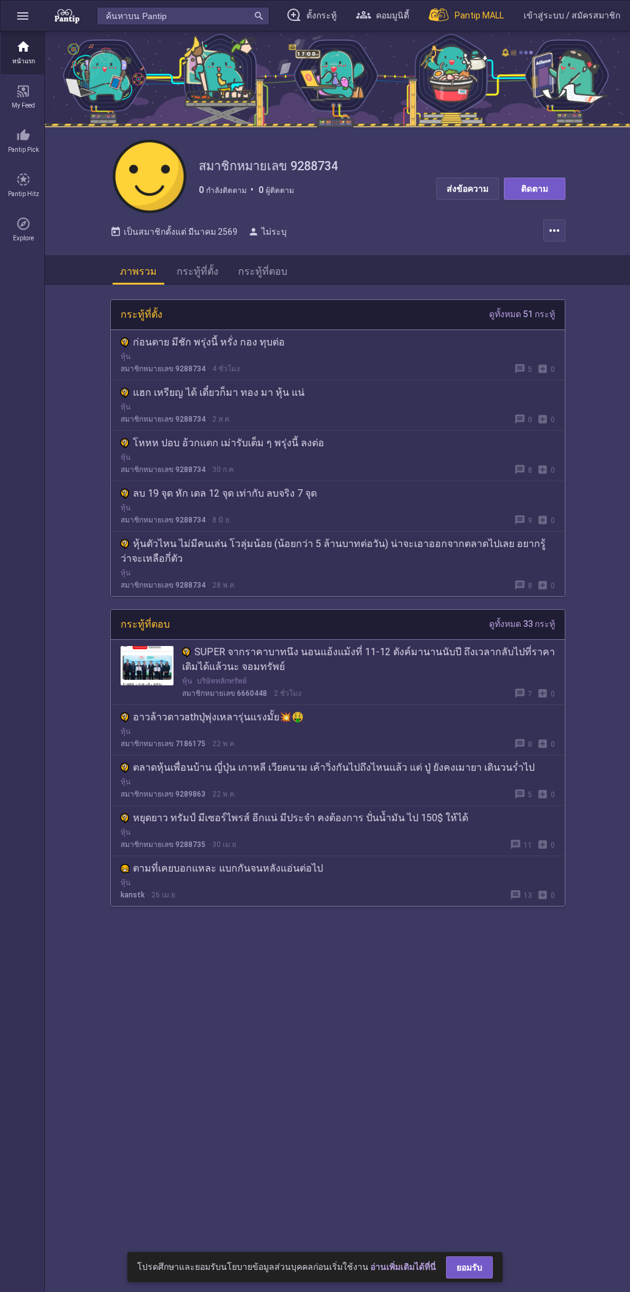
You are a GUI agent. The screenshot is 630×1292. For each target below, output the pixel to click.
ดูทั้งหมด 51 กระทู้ (522, 314)
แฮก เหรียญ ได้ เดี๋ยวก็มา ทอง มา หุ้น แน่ (219, 392)
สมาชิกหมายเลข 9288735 (163, 844)
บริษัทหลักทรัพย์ (222, 681)
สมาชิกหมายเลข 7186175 (163, 743)
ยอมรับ (469, 1267)
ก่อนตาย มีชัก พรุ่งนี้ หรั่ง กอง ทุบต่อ (209, 342)
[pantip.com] (67, 16)
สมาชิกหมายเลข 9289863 (163, 794)
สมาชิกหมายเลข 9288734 (163, 368)
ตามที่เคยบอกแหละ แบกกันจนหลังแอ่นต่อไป (228, 868)
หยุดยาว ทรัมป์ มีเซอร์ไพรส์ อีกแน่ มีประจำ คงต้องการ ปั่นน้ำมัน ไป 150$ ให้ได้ (300, 818)
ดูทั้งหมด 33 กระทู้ (522, 624)
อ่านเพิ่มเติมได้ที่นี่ (403, 1267)
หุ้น (125, 356)
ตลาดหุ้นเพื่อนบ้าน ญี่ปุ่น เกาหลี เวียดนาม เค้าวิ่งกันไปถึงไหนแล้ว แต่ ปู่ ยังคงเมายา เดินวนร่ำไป (334, 767)
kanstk (133, 895)
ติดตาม (534, 189)
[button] (23, 16)
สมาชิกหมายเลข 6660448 (224, 693)
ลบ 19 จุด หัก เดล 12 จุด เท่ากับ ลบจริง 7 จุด (225, 493)
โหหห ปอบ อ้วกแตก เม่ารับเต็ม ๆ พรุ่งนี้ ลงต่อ (228, 443)
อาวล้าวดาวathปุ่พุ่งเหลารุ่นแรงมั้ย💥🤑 (218, 717)
